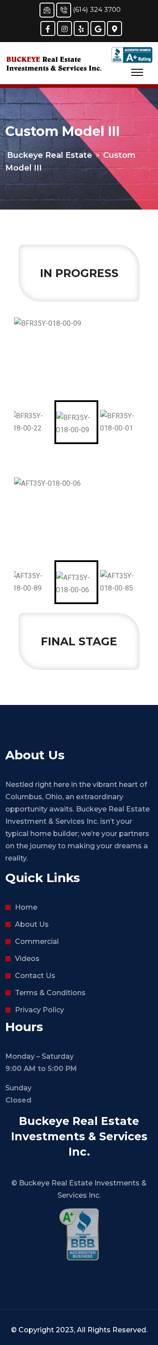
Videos (27, 958)
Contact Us (35, 975)
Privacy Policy (39, 1010)
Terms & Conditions (50, 993)
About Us (32, 924)
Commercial (37, 941)
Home (26, 907)
